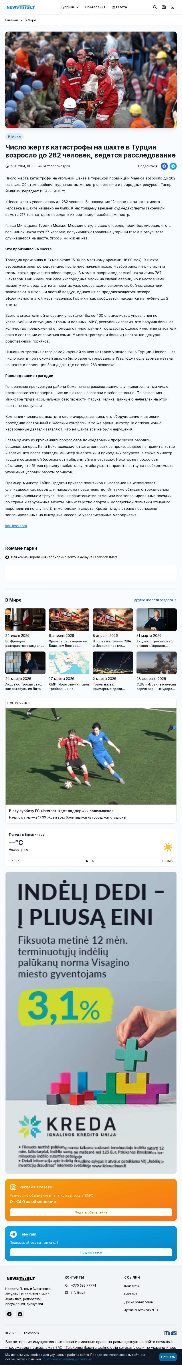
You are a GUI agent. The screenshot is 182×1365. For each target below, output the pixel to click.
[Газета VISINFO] (164, 7)
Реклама (130, 1294)
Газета (121, 7)
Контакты (131, 1286)
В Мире (30, 20)
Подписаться (91, 1252)
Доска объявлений (139, 1302)
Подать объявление (91, 1212)
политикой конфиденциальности (67, 1359)
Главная (11, 20)
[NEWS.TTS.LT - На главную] (20, 7)
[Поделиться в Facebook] (164, 166)
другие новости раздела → (155, 600)
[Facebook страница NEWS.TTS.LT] (20, 1314)
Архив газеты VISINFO (141, 1310)
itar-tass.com (16, 526)
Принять (168, 1357)
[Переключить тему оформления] (173, 7)
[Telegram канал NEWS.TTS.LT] (9, 1314)
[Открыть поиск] (155, 7)
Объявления (95, 7)
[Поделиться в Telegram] (173, 166)
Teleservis (31, 1333)
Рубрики (67, 7)
